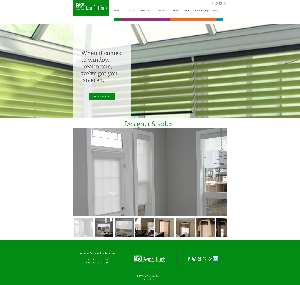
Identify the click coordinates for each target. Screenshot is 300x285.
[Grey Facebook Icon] (212, 3)
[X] (224, 3)
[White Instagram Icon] (194, 258)
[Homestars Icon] (215, 258)
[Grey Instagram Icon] (216, 3)
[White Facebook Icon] (188, 258)
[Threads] (220, 3)
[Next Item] (221, 172)
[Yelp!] (210, 258)
